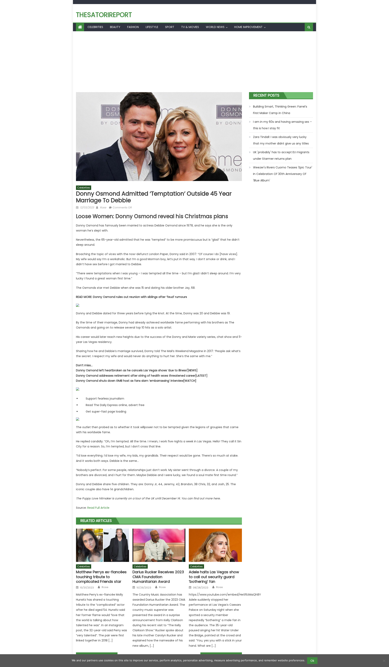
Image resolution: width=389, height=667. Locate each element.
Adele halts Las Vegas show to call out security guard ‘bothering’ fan (214, 577)
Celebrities (95, 27)
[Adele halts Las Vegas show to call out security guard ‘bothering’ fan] (215, 545)
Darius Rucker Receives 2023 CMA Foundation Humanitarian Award (158, 577)
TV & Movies (190, 27)
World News (215, 27)
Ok (312, 661)
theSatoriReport (104, 14)
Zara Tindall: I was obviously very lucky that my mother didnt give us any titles (281, 140)
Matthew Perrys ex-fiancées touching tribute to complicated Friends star (101, 577)
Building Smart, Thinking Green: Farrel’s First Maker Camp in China (280, 110)
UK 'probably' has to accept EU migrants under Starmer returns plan (281, 155)
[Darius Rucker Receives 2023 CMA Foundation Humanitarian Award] (159, 545)
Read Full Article (98, 508)
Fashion (133, 27)
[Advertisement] (194, 61)
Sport (169, 27)
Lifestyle (152, 27)
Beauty (115, 27)
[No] (384, 661)
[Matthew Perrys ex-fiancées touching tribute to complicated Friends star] (102, 545)
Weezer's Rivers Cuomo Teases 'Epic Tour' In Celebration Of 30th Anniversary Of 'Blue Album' (282, 173)
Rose (103, 207)
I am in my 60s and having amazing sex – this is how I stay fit (282, 125)
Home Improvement (248, 27)
